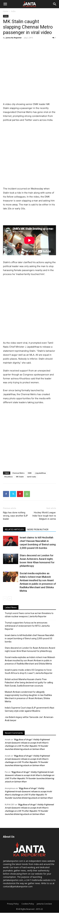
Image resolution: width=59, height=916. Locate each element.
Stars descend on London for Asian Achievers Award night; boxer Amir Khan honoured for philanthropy (30, 649)
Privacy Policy (13, 903)
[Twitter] (13, 494)
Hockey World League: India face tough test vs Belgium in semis (44, 515)
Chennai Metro (18, 473)
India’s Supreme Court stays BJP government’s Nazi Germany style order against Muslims (29, 709)
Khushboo (8, 476)
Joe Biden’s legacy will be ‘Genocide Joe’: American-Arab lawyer (29, 719)
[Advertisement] (29, 71)
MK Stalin (20, 476)
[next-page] (10, 598)
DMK (30, 473)
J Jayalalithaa (40, 473)
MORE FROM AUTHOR (37, 529)
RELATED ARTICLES (14, 529)
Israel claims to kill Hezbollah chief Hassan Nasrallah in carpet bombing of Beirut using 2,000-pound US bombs (29, 638)
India (13, 11)
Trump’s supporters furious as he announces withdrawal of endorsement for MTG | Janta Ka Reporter (27, 625)
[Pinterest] (20, 494)
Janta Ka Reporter (14, 37)
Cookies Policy (27, 903)
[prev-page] (5, 598)
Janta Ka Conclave (44, 903)
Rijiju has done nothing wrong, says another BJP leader (15, 515)
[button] (5, 4)
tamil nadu (31, 476)
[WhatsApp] (27, 494)
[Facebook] (6, 494)
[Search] (55, 4)
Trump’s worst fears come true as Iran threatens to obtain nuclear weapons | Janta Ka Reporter (29, 615)
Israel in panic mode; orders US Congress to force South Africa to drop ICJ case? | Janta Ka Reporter (28, 671)
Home (5, 11)
